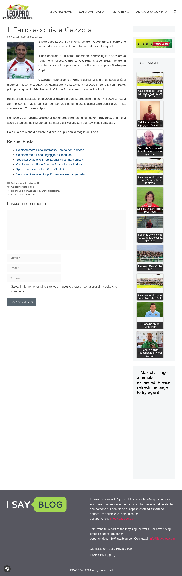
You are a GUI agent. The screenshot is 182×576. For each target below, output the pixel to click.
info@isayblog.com (122, 518)
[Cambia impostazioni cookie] (7, 568)
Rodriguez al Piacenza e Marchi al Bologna (35, 190)
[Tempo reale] (154, 44)
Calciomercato (91, 12)
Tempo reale (120, 12)
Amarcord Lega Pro (151, 12)
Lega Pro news (61, 12)
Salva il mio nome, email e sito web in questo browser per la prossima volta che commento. (64, 289)
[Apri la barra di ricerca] (175, 11)
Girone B (34, 182)
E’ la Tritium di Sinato (23, 194)
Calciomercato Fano (22, 186)
